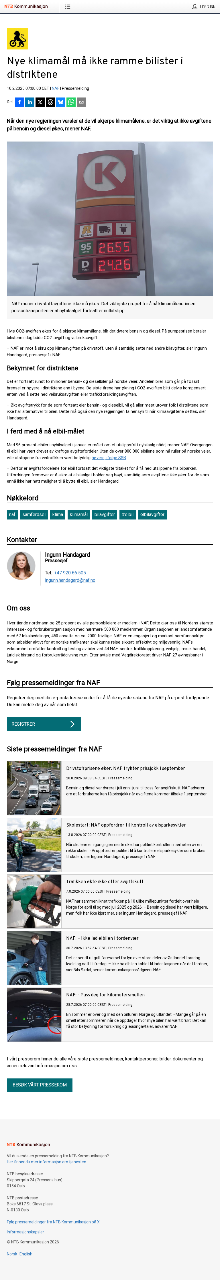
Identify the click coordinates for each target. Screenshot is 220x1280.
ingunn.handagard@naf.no (70, 580)
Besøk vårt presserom (40, 1085)
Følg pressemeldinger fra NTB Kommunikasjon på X (53, 1222)
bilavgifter (105, 514)
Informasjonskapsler (25, 1232)
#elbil (127, 514)
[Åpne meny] (69, 6)
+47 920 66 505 (70, 573)
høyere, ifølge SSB (109, 457)
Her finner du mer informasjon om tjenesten (46, 1162)
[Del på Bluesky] (60, 102)
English (25, 1254)
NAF (55, 88)
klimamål (79, 514)
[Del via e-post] (81, 102)
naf (12, 514)
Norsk (12, 1254)
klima (57, 514)
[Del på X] (40, 102)
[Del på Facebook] (19, 102)
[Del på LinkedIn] (29, 102)
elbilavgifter (152, 514)
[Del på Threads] (50, 102)
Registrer (23, 724)
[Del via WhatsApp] (71, 102)
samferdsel (34, 514)
